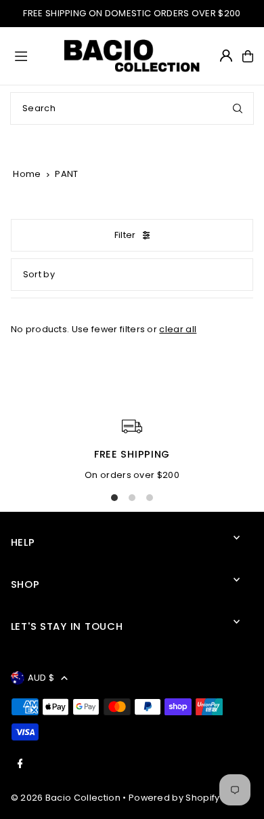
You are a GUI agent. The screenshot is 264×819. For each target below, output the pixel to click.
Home (27, 173)
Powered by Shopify (174, 797)
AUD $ (41, 677)
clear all (177, 329)
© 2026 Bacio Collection (65, 797)
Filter (125, 235)
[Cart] (247, 56)
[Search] (237, 108)
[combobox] (132, 108)
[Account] (226, 55)
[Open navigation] (33, 55)
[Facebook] (20, 764)
